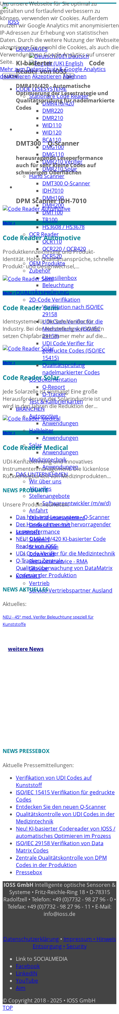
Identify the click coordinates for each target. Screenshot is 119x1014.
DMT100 (52, 212)
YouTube (27, 980)
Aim (20, 988)
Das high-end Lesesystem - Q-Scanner (63, 517)
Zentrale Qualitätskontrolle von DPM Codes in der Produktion (61, 861)
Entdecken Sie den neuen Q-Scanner (61, 806)
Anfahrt (38, 510)
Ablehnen (75, 76)
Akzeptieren (46, 76)
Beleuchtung (58, 285)
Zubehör (40, 270)
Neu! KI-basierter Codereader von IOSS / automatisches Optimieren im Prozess (65, 832)
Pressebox (29, 872)
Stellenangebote (49, 496)
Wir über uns (45, 481)
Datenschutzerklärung (31, 939)
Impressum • (80, 939)
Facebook (28, 966)
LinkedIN (26, 973)
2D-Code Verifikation (54, 299)
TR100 (50, 219)
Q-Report (53, 387)
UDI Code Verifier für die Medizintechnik (65, 553)
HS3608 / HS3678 (63, 227)
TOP (8, 1007)
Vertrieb (39, 583)
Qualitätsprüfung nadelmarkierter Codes (71, 368)
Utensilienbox (59, 278)
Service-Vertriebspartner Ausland (70, 590)
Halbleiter (41, 430)
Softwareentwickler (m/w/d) (76, 503)
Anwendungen (60, 423)
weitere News (26, 649)
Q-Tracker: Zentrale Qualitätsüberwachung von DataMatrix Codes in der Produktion (64, 568)
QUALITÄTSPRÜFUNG (42, 292)
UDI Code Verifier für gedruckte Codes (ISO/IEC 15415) (73, 350)
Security (76, 946)
